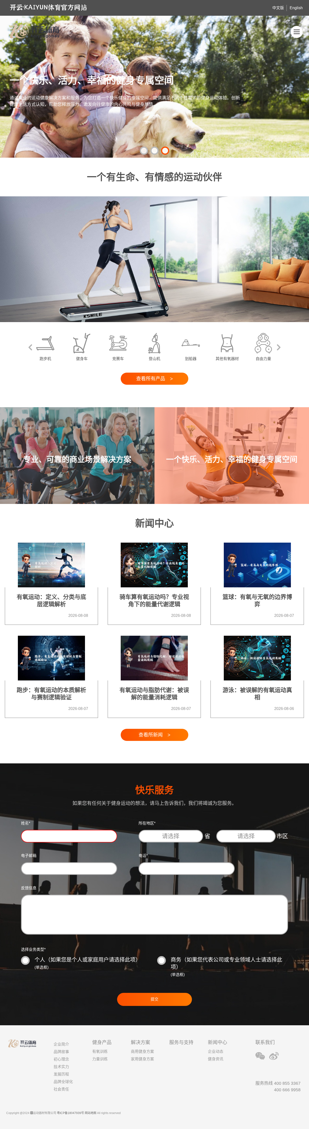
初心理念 (61, 1059)
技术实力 (61, 1067)
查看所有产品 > (154, 378)
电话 (143, 856)
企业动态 (215, 1051)
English (296, 8)
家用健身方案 (142, 1059)
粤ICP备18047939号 (70, 1113)
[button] (144, 151)
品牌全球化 (63, 1082)
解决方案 (140, 1042)
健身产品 (102, 1042)
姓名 (25, 823)
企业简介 (61, 1044)
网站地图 (90, 1113)
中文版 (278, 8)
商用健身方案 (142, 1051)
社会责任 (61, 1089)
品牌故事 (61, 1052)
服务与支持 (181, 1042)
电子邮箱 (28, 856)
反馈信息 (28, 888)
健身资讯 (215, 1059)
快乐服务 (154, 790)
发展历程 (61, 1074)
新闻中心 (217, 1042)
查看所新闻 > (154, 735)
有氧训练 (100, 1051)
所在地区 (147, 823)
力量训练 (100, 1059)
